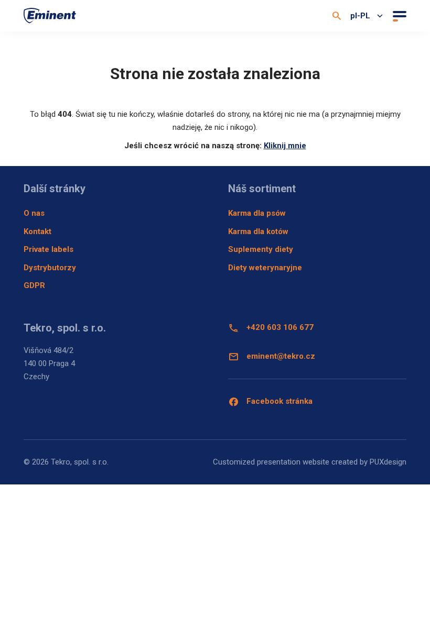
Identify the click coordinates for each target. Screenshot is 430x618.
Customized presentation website (271, 462)
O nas (34, 213)
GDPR (34, 285)
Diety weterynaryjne (265, 267)
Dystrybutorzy (50, 267)
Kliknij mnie (285, 145)
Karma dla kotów (258, 231)
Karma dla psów (257, 213)
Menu (398, 15)
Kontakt (37, 231)
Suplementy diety (260, 249)
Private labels (48, 249)
